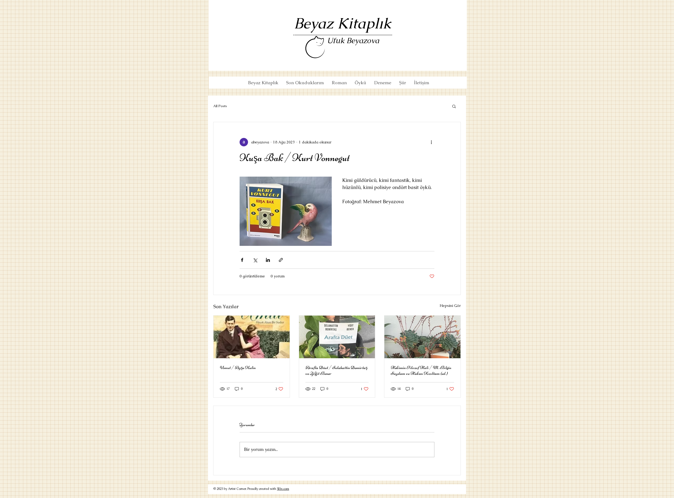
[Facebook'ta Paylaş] (242, 259)
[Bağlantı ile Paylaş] (280, 259)
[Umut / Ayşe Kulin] (252, 337)
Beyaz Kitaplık (342, 23)
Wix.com (283, 489)
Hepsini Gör (450, 305)
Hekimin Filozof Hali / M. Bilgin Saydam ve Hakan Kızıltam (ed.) (421, 370)
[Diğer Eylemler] (431, 142)
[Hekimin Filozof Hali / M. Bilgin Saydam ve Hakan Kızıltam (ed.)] (422, 337)
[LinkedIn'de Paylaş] (267, 259)
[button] (454, 106)
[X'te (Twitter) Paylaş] (254, 259)
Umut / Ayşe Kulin (238, 367)
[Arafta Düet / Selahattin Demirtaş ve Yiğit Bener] (337, 337)
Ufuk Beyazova (353, 41)
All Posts (220, 106)
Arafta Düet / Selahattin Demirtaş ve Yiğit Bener (336, 370)
